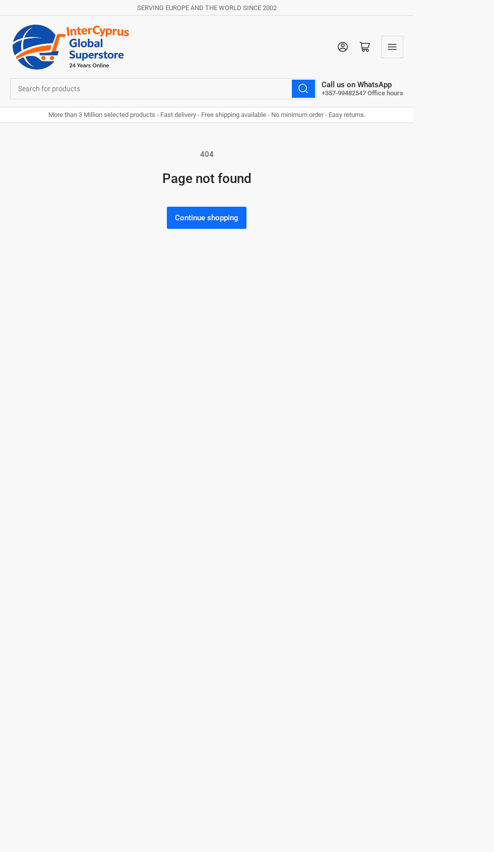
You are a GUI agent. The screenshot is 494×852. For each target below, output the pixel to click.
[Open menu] (392, 47)
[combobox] (163, 88)
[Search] (303, 88)
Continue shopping (206, 217)
